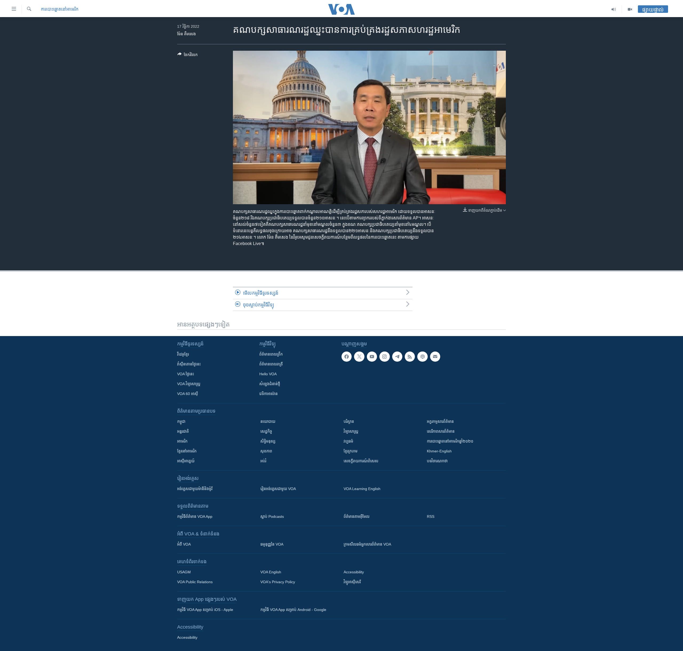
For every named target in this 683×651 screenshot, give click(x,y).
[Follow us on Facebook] (347, 357)
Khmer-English (439, 451)
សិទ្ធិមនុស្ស (267, 441)
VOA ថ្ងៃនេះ (185, 374)
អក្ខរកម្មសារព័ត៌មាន (440, 421)
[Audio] (614, 9)
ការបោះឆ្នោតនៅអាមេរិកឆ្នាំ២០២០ (450, 441)
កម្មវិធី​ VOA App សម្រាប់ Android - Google (293, 609)
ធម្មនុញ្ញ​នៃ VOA (271, 544)
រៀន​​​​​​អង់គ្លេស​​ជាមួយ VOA (278, 489)
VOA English (270, 572)
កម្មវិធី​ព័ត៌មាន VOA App (194, 516)
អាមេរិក (182, 441)
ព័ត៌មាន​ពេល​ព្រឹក (271, 354)
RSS (430, 516)
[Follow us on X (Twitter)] (359, 357)
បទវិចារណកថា (437, 461)
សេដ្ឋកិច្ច (266, 431)
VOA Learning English (362, 489)
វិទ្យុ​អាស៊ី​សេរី (352, 582)
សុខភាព (266, 451)
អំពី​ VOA (184, 544)
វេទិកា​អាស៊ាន (268, 394)
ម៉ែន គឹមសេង (186, 34)
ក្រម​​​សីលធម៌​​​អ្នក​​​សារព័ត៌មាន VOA (367, 544)
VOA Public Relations (195, 582)
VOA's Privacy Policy (277, 582)
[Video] (630, 9)
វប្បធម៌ (348, 441)
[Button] (187, 56)
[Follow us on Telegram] (397, 357)
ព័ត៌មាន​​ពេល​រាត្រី (271, 364)
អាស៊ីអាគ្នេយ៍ (185, 461)
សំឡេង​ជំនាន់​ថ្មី (269, 384)
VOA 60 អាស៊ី (187, 394)
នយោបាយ (267, 421)
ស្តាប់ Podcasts (272, 516)
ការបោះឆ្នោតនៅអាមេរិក (59, 9)
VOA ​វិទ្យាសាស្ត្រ (188, 384)
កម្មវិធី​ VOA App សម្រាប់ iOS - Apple (205, 609)
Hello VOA (268, 374)
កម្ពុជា (181, 421)
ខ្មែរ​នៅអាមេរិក (187, 451)
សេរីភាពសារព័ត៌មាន (441, 431)
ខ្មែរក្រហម (351, 451)
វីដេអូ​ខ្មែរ (183, 354)
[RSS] (410, 357)
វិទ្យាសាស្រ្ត (351, 431)
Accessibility (354, 572)
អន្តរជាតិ (183, 431)
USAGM (184, 572)
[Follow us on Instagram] (384, 357)
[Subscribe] (435, 357)
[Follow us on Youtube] (372, 357)
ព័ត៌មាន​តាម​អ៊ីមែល (357, 516)
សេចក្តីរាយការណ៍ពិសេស (361, 461)
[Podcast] (422, 357)
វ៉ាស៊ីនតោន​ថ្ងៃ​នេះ (189, 364)
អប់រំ (263, 461)
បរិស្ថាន (349, 421)
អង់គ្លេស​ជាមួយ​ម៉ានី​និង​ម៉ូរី (194, 489)
